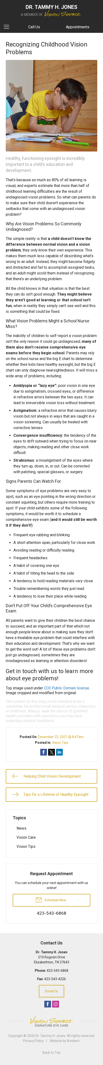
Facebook (47, 1004)
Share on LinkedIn (59, 752)
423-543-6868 (57, 970)
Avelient (73, 1041)
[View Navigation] (8, 27)
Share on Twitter (51, 752)
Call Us (34, 27)
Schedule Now (55, 900)
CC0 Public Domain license (66, 688)
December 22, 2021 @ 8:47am (61, 737)
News (21, 828)
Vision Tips (60, 743)
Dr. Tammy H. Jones (50, 1036)
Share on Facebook (43, 752)
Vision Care (26, 837)
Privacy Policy (33, 1041)
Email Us (51, 991)
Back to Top (51, 1052)
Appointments (77, 27)
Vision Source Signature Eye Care (51, 1021)
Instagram (55, 1004)
